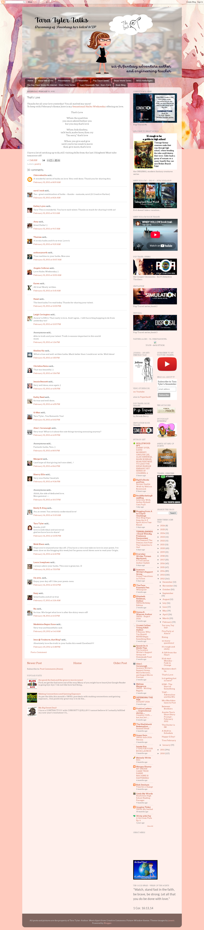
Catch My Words (144, 794)
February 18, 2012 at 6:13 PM (46, 616)
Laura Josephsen (41, 562)
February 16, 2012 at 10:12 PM (47, 585)
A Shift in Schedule (167, 732)
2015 (162, 567)
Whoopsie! (141, 590)
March (166, 618)
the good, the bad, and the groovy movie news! (60, 680)
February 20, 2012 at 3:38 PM (46, 647)
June (165, 607)
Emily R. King (40, 508)
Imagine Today (143, 807)
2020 (162, 548)
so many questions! (168, 642)
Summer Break (142, 729)
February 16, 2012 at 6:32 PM (46, 554)
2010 (162, 753)
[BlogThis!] (51, 160)
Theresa (37, 237)
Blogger (107, 923)
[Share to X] (53, 160)
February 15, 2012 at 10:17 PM (47, 500)
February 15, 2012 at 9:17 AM (46, 229)
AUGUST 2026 (143, 702)
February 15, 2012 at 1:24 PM (46, 342)
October (167, 589)
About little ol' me (45, 80)
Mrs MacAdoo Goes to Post (169, 701)
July (165, 603)
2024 (162, 533)
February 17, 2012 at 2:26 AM (46, 600)
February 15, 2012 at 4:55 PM (46, 404)
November (168, 586)
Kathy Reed (38, 397)
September (168, 593)
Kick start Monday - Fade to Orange (167, 661)
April (165, 614)
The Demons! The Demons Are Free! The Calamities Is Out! (144, 543)
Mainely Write (143, 758)
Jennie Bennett (40, 381)
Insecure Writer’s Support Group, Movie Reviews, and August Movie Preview (144, 672)
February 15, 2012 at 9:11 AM (46, 213)
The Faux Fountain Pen (142, 586)
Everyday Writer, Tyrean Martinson (143, 556)
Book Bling (120, 85)
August (166, 599)
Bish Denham (142, 785)
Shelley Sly (39, 351)
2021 (162, 544)
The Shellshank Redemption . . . (144, 725)
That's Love (167, 675)
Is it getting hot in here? (169, 679)
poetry (38, 164)
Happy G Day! (168, 737)
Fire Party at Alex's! (168, 632)
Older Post (120, 663)
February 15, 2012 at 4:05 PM (46, 389)
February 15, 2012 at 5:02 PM (46, 420)
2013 (162, 575)
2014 (162, 571)
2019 (162, 552)
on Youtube (138, 392)
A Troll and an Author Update (143, 562)
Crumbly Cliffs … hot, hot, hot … (144, 716)
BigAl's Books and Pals (142, 481)
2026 (162, 525)
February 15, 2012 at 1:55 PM (46, 358)
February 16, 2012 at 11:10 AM (47, 515)
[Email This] (48, 160)
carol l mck (38, 190)
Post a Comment (39, 652)
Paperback (145, 397)
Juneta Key (141, 746)
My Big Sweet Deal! (47, 708)
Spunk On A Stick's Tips (142, 647)
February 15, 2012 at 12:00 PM (47, 306)
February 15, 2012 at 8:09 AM (47, 182)
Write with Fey (143, 816)
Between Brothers (167, 707)
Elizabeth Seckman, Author (141, 598)
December (168, 582)
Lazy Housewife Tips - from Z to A (95, 85)
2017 (162, 560)
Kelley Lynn (39, 206)
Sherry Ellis (39, 474)
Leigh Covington (41, 314)
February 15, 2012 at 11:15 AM (47, 291)
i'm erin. (37, 578)
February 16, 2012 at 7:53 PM (46, 569)
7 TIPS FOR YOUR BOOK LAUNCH (144, 750)
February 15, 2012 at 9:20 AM (47, 244)
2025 (162, 529)
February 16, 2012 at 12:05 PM (47, 536)
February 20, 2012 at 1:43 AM (47, 631)
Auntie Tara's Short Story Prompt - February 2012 (168, 716)
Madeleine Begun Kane (44, 624)
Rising (165, 637)
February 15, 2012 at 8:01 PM (46, 450)
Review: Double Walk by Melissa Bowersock (144, 486)
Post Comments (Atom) (51, 669)
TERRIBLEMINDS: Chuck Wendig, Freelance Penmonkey (144, 534)
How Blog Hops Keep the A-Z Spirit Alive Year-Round (144, 521)
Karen (36, 283)
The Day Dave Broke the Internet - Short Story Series (51, 85)
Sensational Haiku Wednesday (89, 106)
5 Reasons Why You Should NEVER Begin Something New (143, 635)
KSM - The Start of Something (168, 686)
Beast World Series (122, 80)
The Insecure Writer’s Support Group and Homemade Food (144, 653)
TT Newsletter (81, 80)
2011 (162, 750)
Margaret (37, 459)
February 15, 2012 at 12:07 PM (47, 324)
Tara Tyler (38, 523)
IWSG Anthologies (144, 80)
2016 (162, 563)
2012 (162, 579)
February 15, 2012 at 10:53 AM (47, 275)
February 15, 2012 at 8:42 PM (46, 466)
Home (30, 80)
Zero (138, 760)
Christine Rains (41, 366)
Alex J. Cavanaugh (42, 428)
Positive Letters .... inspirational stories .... (143, 710)
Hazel (36, 299)
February (167, 622)
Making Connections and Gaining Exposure (59, 694)
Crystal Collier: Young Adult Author (143, 627)
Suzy (35, 593)
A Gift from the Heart (169, 653)
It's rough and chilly (168, 648)
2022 (162, 541)
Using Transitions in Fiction (144, 577)
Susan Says (141, 735)
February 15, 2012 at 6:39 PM (46, 435)
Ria (34, 609)
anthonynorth (40, 252)
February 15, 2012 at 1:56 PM (46, 373)
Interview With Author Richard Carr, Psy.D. (143, 502)
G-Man (36, 412)
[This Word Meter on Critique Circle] (155, 343)
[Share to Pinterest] (58, 160)
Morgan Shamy (143, 766)
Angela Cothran (41, 268)
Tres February (169, 740)
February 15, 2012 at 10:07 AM (47, 259)
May (165, 611)
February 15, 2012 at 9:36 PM (46, 481)
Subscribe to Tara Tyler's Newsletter (167, 382)
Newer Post (34, 663)
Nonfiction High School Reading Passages (143, 798)
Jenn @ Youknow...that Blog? (47, 640)
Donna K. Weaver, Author (144, 613)
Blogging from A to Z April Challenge (144, 513)
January (167, 745)
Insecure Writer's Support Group (144, 572)
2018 (162, 556)
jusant (171, 920)
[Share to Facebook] (56, 160)
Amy (35, 222)
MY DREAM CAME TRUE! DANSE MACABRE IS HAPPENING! (142, 773)
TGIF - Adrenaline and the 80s (168, 694)
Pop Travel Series (101, 80)
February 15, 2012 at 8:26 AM (46, 198)
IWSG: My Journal (144, 809)
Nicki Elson (38, 544)
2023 (162, 537)
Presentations (64, 80)
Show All (150, 826)
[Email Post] (43, 160)
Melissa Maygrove (141, 685)
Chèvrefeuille (40, 175)
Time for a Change (144, 787)
